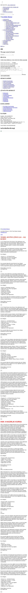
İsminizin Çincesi (6, 88)
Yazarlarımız (5, 101)
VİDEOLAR (6, 9)
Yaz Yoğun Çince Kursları (8, 106)
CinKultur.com (4, 232)
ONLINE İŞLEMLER (8, 11)
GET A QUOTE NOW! (5, 75)
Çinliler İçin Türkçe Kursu (8, 86)
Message (24, 74)
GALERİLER (6, 8)
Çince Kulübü (6, 96)
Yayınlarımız (5, 94)
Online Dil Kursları (7, 111)
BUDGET (3, 67)
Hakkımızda (5, 93)
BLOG (4, 10)
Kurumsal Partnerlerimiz (8, 97)
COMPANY (15, 64)
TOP (2, 234)
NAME (14, 62)
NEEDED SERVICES (5, 66)
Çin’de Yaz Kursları (7, 83)
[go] (13, 14)
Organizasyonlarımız (7, 95)
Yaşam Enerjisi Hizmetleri (8, 84)
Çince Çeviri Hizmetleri (8, 82)
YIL (2, 46)
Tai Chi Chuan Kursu (7, 108)
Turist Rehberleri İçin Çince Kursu (10, 107)
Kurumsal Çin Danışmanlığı (9, 85)
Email (14, 65)
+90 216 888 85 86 (11, 5)
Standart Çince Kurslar (8, 81)
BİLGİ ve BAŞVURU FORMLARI (10, 7)
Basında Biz (5, 100)
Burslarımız (5, 98)
